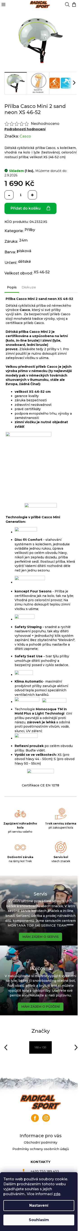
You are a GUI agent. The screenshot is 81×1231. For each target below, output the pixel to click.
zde (57, 1194)
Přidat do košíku (25, 208)
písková (24, 251)
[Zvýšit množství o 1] (32, 194)
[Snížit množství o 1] (9, 194)
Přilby (30, 230)
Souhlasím (39, 1220)
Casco (25, 136)
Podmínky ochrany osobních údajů (40, 1149)
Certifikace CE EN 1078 (40, 785)
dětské (24, 261)
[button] (5, 1048)
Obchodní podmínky (40, 1142)
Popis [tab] (12, 287)
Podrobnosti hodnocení (24, 129)
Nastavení (38, 1205)
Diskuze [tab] (29, 287)
